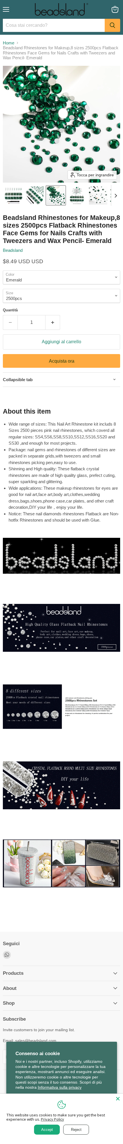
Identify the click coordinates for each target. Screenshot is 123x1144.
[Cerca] (112, 25)
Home (8, 42)
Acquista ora (61, 361)
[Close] (118, 1099)
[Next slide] (115, 195)
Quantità (10, 310)
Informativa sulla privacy (60, 1087)
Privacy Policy (52, 1119)
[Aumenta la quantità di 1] (52, 322)
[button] (13, 195)
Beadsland (13, 250)
